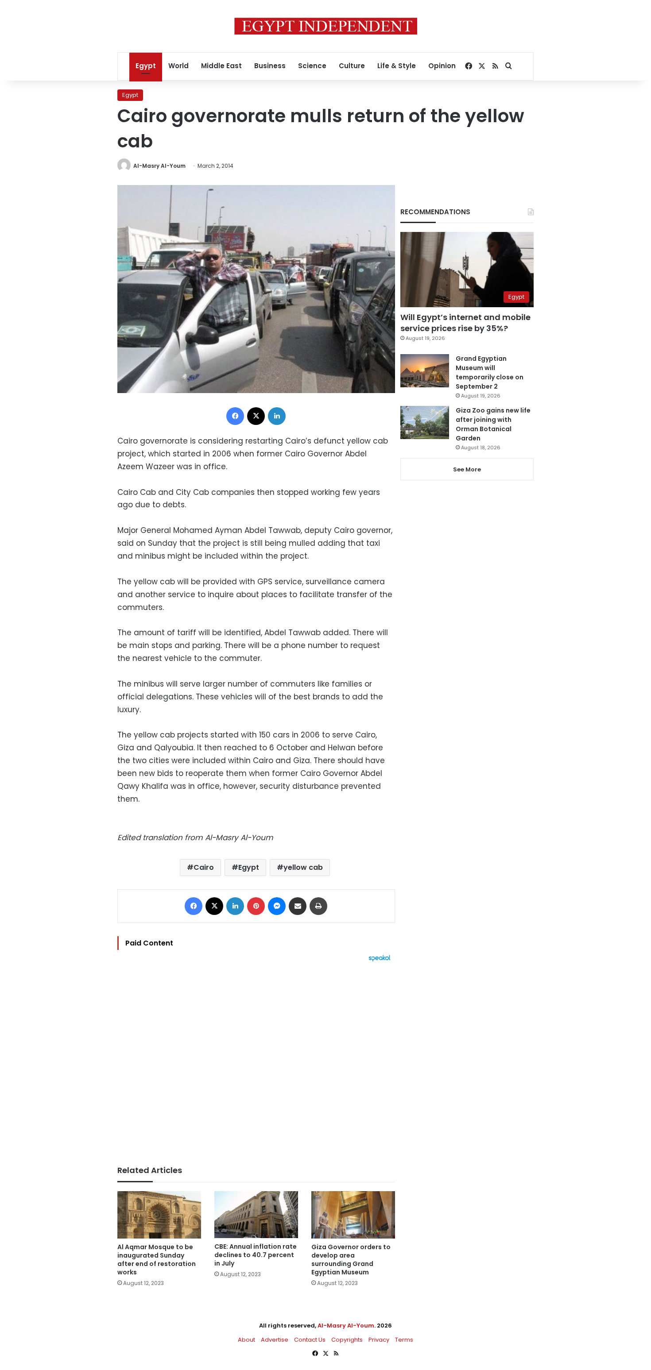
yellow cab (303, 867)
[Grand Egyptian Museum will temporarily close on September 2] (424, 370)
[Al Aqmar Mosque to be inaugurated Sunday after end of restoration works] (159, 1215)
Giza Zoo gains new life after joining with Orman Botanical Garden (493, 424)
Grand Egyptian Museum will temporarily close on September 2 (489, 372)
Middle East (221, 65)
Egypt (146, 65)
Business (270, 65)
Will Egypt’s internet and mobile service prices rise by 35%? (465, 323)
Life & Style (396, 65)
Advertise (274, 1339)
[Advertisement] (256, 1059)
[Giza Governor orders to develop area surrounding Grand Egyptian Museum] (353, 1215)
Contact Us (310, 1339)
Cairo (204, 867)
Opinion (442, 65)
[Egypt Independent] (325, 26)
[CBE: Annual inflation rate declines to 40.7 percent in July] (256, 1214)
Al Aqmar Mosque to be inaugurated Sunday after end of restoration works (156, 1260)
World (178, 65)
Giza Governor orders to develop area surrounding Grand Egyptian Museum (351, 1260)
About (246, 1339)
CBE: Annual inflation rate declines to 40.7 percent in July (255, 1255)
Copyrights (347, 1339)
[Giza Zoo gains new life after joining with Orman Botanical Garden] (424, 422)
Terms (404, 1339)
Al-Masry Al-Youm (159, 166)
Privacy (378, 1339)
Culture (352, 65)
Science (312, 65)
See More (467, 469)
